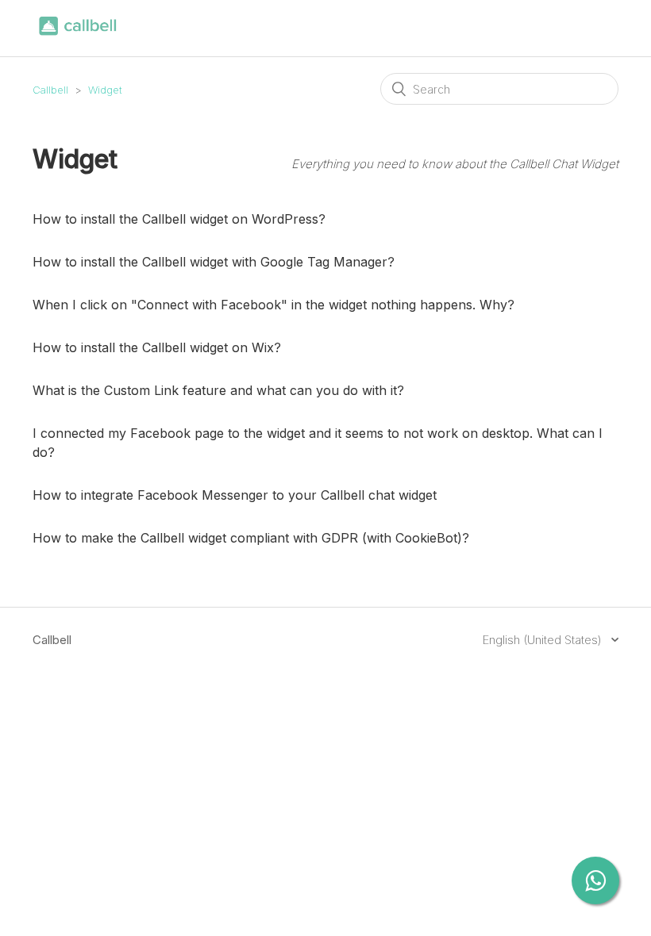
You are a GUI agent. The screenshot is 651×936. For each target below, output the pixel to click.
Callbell (50, 89)
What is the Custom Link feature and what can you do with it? (218, 390)
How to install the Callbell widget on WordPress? (179, 219)
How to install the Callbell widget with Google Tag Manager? (214, 262)
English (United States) (544, 639)
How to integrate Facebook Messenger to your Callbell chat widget (235, 495)
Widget (105, 89)
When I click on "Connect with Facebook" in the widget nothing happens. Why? (273, 305)
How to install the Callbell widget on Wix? (157, 347)
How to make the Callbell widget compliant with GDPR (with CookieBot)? (251, 538)
